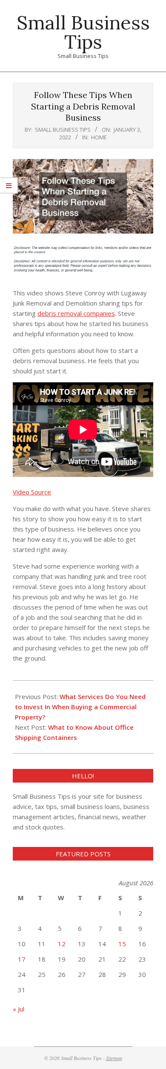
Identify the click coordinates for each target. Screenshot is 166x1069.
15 (122, 943)
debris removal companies (76, 313)
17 (22, 959)
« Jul (18, 1009)
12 (62, 943)
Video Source (32, 492)
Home (99, 137)
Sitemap (114, 1058)
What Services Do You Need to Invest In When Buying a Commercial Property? (80, 706)
